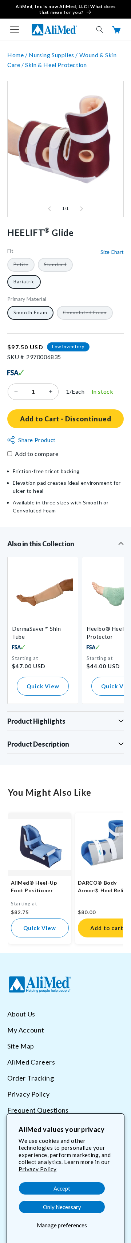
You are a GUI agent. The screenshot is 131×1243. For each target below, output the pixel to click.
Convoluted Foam (88, 314)
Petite (24, 266)
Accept (61, 1188)
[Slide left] (49, 209)
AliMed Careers (31, 1062)
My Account (25, 1030)
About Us (21, 1014)
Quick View (43, 686)
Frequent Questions (38, 1110)
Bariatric (24, 281)
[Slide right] (82, 209)
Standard (58, 266)
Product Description (38, 744)
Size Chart (112, 252)
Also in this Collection (40, 544)
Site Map (20, 1046)
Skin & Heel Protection (56, 64)
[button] (15, 29)
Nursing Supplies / (54, 54)
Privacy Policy (37, 1169)
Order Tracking (30, 1078)
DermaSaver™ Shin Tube (36, 632)
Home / (18, 54)
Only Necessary (62, 1207)
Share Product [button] (37, 440)
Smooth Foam (30, 312)
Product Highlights (36, 721)
